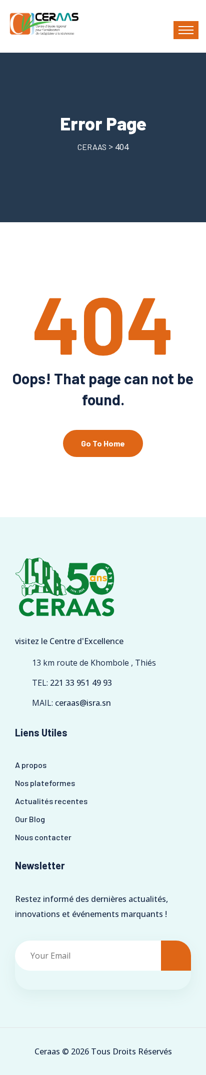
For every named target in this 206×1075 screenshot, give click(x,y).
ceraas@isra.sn (83, 702)
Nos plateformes (45, 783)
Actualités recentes (51, 801)
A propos (30, 765)
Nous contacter (43, 837)
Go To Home (103, 443)
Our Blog (30, 819)
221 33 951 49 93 (81, 682)
